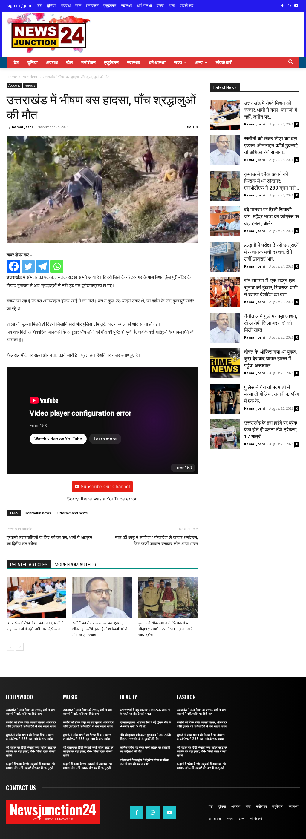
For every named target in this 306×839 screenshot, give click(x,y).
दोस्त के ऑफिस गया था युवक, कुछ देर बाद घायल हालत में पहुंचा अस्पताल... (270, 358)
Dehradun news (38, 513)
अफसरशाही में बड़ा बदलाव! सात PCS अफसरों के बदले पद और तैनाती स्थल (145, 712)
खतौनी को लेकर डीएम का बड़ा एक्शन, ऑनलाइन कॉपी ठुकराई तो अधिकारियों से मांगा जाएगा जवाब (99, 629)
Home (12, 76)
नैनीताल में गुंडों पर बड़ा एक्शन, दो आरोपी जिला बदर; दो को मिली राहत (270, 323)
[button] (291, 62)
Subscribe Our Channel (105, 486)
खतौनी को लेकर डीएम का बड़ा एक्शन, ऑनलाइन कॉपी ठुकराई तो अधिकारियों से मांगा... (271, 145)
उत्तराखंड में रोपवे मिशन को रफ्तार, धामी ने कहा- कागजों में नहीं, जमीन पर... (270, 110)
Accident (30, 76)
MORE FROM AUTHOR (75, 564)
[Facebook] (282, 6)
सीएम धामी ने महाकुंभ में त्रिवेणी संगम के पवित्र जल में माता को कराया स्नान (144, 762)
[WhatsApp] (289, 6)
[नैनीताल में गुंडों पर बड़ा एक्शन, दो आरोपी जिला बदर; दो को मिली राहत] (225, 328)
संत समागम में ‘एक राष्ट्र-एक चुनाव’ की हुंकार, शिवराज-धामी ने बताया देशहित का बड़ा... (271, 287)
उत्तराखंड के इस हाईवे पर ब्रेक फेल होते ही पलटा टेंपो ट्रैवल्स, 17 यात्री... (270, 430)
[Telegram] (42, 266)
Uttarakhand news (72, 513)
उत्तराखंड (30, 85)
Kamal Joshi (22, 127)
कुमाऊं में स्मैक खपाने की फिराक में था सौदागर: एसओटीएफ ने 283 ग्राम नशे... (271, 181)
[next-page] (20, 647)
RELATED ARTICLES (29, 564)
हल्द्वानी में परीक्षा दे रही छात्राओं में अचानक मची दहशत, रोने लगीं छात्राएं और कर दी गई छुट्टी (30, 766)
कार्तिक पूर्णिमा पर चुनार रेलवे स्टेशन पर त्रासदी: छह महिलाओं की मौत (145, 749)
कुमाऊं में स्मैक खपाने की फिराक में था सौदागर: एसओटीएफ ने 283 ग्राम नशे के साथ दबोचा (166, 629)
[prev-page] (10, 647)
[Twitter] (28, 266)
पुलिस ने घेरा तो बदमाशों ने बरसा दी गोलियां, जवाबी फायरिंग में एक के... (271, 394)
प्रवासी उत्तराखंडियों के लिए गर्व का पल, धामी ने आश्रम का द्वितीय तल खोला (49, 540)
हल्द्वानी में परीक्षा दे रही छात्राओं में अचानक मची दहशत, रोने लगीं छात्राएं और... (271, 252)
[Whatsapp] (56, 266)
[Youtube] (296, 6)
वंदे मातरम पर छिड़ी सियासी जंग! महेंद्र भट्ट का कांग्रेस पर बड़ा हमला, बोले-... (271, 216)
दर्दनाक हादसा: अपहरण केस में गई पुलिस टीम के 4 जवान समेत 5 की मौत (145, 724)
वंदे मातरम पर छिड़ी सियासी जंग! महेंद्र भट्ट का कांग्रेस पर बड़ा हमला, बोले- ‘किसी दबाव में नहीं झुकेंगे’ (31, 751)
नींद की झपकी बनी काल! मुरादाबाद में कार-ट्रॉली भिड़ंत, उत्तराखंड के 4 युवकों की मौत (145, 737)
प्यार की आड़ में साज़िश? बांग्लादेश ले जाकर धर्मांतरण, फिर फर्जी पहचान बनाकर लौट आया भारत (156, 540)
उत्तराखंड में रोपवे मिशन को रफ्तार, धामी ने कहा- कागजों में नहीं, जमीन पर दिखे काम (31, 712)
